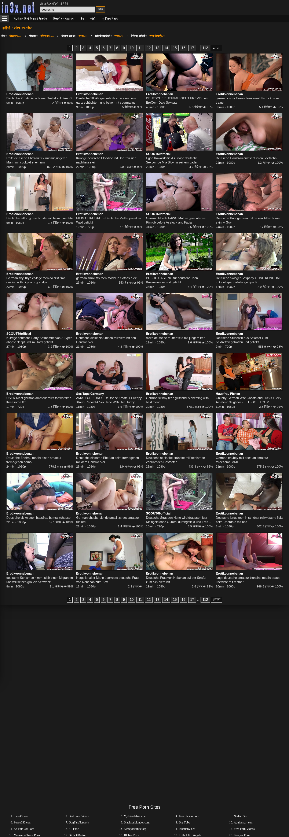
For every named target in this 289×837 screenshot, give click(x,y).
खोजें (100, 9)
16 (183, 48)
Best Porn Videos (79, 816)
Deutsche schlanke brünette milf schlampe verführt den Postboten (175, 460)
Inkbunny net (187, 828)
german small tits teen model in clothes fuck (106, 278)
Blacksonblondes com (137, 822)
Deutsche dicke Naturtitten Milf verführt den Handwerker (106, 340)
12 (149, 48)
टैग (82, 18)
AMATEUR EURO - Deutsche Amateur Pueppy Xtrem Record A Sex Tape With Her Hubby (109, 400)
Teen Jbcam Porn (189, 816)
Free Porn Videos (244, 828)
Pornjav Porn (242, 835)
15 (175, 48)
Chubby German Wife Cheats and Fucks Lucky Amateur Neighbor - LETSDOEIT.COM (248, 400)
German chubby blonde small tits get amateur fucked (107, 520)
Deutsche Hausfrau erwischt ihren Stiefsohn (246, 158)
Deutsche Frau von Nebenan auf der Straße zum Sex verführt (176, 580)
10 (131, 48)
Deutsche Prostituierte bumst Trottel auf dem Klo (39, 98)
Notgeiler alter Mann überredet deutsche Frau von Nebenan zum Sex (107, 580)
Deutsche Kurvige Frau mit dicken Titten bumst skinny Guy (248, 220)
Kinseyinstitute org (135, 828)
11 (140, 48)
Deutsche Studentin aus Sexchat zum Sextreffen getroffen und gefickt (242, 340)
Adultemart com (243, 822)
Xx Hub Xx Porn (24, 828)
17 (192, 48)
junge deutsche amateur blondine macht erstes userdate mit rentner (248, 580)
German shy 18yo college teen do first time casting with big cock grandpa (36, 280)
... (198, 47)
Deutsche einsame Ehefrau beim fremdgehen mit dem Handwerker (107, 460)
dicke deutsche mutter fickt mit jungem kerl (175, 338)
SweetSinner (21, 816)
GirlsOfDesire (77, 835)
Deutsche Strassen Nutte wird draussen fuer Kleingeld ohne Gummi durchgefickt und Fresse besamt (179, 520)
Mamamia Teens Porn (27, 835)
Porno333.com (22, 822)
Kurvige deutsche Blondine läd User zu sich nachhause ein (106, 160)
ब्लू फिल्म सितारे (110, 18)
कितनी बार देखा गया (63, 18)
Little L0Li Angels (190, 835)
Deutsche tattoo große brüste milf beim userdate (39, 218)
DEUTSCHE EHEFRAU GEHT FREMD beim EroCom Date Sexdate (177, 100)
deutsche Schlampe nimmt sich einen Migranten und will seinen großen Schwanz (39, 580)
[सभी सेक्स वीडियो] (4, 18)
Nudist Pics (240, 816)
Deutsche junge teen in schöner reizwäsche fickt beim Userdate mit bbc (249, 520)
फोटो (92, 18)
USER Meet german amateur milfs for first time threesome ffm (38, 400)
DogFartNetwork (79, 822)
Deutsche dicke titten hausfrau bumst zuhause (38, 517)
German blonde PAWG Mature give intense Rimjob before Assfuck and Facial (175, 220)
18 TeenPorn (131, 835)
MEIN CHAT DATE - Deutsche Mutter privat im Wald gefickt (108, 220)
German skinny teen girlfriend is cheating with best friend (177, 400)
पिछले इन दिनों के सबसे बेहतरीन (30, 18)
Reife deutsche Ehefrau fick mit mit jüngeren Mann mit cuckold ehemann (36, 160)
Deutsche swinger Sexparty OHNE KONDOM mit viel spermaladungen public (248, 280)
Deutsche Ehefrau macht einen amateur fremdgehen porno (33, 460)
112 (205, 48)
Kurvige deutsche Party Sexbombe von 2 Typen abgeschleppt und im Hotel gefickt (39, 340)
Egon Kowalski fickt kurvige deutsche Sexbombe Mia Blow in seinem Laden (172, 160)
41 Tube (74, 828)
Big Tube (184, 822)
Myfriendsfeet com (135, 816)
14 (166, 48)
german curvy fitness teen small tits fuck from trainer (247, 100)
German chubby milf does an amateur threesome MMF (242, 460)
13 (157, 48)
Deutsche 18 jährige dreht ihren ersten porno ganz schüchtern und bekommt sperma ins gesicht (106, 100)
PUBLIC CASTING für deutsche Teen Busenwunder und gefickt (172, 280)
